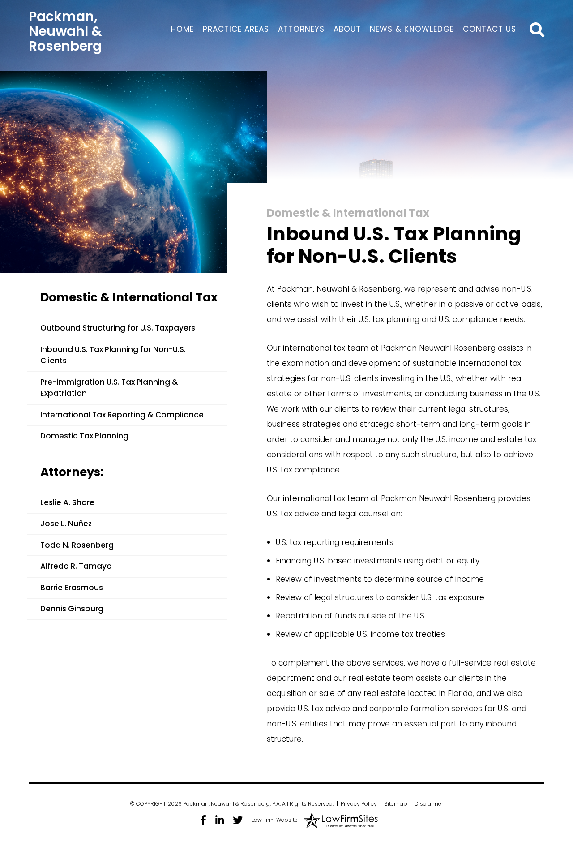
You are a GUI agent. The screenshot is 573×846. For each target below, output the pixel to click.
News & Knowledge (412, 29)
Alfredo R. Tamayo (76, 566)
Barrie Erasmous (71, 587)
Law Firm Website (275, 820)
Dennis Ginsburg (71, 608)
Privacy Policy (359, 803)
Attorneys (301, 29)
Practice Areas (236, 29)
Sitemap (395, 803)
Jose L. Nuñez (66, 523)
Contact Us (489, 29)
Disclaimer (429, 803)
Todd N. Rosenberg (77, 545)
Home (182, 29)
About (347, 29)
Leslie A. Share (67, 502)
